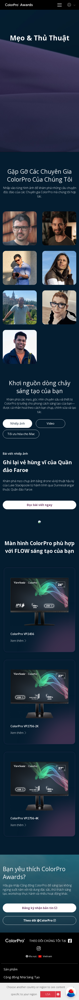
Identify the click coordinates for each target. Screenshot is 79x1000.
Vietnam (47, 956)
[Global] (70, 5)
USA (47, 994)
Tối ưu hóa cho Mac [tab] (21, 434)
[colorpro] (16, 940)
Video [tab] (50, 423)
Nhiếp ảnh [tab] (17, 423)
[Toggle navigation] (59, 4)
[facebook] (71, 941)
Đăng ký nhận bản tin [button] (38, 908)
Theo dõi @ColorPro (38, 920)
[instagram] (39, 948)
